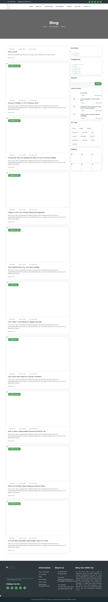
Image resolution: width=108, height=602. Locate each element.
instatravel (83, 136)
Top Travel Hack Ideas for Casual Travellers (25, 377)
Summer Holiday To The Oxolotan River (23, 103)
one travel (84, 132)
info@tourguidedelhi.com (24, 1)
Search (74, 78)
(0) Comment (33, 100)
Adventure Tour (14, 66)
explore (74, 136)
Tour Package (48, 6)
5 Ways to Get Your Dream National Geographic (26, 212)
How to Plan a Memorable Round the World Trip (26, 431)
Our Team (77, 6)
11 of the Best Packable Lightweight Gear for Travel (28, 541)
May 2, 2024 (21, 49)
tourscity (74, 144)
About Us (38, 6)
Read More (11, 58)
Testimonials (60, 6)
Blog (74, 66)
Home (31, 6)
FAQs (40, 577)
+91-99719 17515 (11, 1)
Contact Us (87, 6)
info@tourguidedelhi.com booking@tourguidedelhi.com (66, 580)
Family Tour (76, 70)
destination (75, 140)
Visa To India (42, 582)
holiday (81, 128)
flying (73, 128)
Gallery (69, 6)
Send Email (60, 577)
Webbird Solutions (71, 599)
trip (92, 132)
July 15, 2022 (22, 100)
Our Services (42, 574)
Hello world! (12, 52)
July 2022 (76, 55)
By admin (12, 49)
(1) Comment (32, 49)
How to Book (42, 579)
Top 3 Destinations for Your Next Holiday (24, 267)
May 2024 (76, 53)
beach (92, 140)
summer (92, 136)
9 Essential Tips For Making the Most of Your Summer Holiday (32, 158)
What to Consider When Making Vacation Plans (26, 486)
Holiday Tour (77, 73)
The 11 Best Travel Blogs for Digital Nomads (25, 322)
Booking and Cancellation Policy (44, 585)
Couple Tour (13, 284)
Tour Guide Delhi (44, 572)
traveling (85, 140)
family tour (75, 132)
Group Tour (76, 71)
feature (89, 128)
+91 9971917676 (62, 572)
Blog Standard (54, 26)
